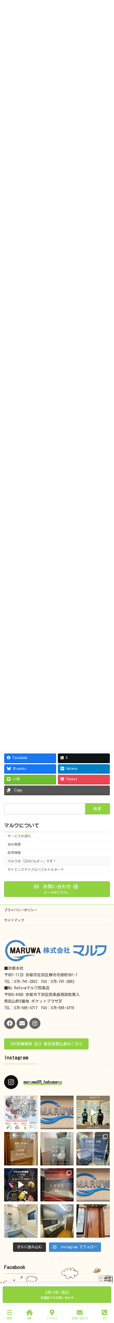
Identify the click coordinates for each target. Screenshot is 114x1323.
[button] (46, 1043)
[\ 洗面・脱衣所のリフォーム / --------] (21, 1148)
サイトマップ (14, 920)
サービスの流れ (19, 836)
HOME (29, 1318)
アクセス (52, 1318)
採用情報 (14, 852)
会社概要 (14, 844)
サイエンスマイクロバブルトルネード (35, 869)
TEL (104, 1318)
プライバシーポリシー (20, 910)
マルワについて (21, 825)
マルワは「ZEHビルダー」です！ (31, 861)
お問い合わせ (79, 1318)
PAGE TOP (104, 1296)
